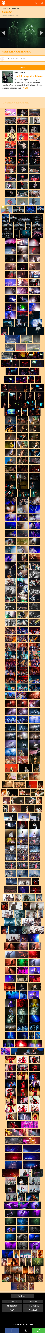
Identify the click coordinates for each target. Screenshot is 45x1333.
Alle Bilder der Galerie (15, 102)
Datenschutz (33, 1301)
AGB (12, 1310)
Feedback (33, 1310)
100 (26, 88)
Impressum (12, 1301)
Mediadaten (12, 1306)
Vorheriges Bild (7, 33)
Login (42, 3)
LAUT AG (28, 1324)
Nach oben (22, 1296)
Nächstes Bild (22, 33)
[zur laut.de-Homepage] (3, 3)
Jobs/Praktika (33, 1306)
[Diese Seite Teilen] (12, 1330)
